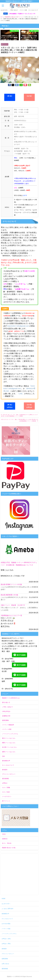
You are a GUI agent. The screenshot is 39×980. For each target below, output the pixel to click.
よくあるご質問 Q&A (7, 908)
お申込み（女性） (7, 938)
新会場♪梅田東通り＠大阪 (9, 595)
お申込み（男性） (7, 943)
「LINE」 (20, 394)
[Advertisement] (19, 874)
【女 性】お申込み (29, 406)
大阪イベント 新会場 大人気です (13, 605)
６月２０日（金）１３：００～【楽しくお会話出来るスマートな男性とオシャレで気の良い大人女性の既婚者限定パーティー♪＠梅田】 (19, 415)
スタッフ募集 (6, 787)
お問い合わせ (5, 963)
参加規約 (4, 769)
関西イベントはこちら (8, 742)
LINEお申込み (6, 711)
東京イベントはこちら (8, 738)
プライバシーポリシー (8, 774)
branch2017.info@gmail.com (18, 326)
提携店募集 (5, 720)
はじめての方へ (4, 10)
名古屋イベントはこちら (9, 747)
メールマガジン (6, 796)
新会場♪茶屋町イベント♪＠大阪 (11, 584)
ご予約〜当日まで (14, 10)
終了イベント (5, 44)
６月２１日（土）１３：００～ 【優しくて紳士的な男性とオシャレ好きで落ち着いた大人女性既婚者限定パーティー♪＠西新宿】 (19, 420)
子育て (4, 834)
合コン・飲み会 (6, 843)
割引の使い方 (6, 702)
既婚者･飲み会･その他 (8, 847)
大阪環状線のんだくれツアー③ (11, 615)
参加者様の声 (6, 760)
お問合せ (4, 783)
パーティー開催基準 (8, 724)
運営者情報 (5, 778)
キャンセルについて (33, 10)
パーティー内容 (23, 10)
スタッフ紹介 (6, 792)
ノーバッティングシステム (10, 733)
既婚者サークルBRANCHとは (11, 698)
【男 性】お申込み (10, 406)
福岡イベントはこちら (8, 751)
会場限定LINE (6, 716)
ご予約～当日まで (7, 707)
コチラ (25, 195)
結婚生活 (4, 838)
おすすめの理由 (6, 923)
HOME (3, 898)
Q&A (3, 756)
